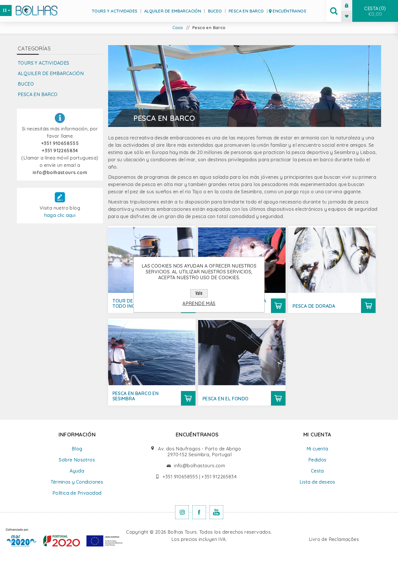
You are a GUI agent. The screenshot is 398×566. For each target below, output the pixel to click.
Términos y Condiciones (77, 482)
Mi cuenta (317, 449)
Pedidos (317, 460)
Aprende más (198, 303)
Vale (199, 293)
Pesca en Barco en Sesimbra (135, 395)
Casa (177, 27)
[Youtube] (216, 512)
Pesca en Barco (246, 11)
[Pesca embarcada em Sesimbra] (152, 353)
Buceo (215, 11)
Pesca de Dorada (314, 306)
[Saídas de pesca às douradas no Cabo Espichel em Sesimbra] (332, 260)
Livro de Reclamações (334, 539)
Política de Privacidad (77, 493)
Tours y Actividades (115, 11)
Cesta (374, 11)
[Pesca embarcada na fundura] (242, 353)
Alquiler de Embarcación (172, 11)
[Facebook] (199, 512)
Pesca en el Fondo (225, 398)
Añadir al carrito (278, 305)
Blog (77, 449)
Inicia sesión (351, 5)
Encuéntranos (289, 11)
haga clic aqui (60, 215)
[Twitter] (182, 512)
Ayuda (77, 471)
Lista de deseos (317, 482)
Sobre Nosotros (77, 460)
